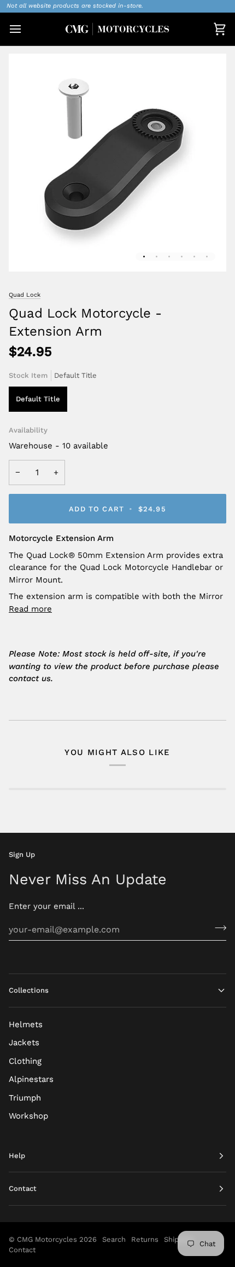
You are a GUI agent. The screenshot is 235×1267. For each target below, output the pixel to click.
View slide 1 (144, 256)
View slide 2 (156, 256)
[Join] (217, 928)
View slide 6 (207, 256)
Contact (22, 1250)
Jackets (24, 1042)
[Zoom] (29, 251)
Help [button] (17, 1155)
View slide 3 (169, 256)
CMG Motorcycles (47, 1239)
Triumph (25, 1098)
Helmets (26, 1024)
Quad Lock (24, 294)
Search (114, 1239)
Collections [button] (29, 990)
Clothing (25, 1061)
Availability (28, 430)
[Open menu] (25, 29)
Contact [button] (23, 1188)
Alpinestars (31, 1079)
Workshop (28, 1116)
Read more (30, 609)
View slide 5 (194, 256)
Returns (144, 1239)
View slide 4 (182, 256)
